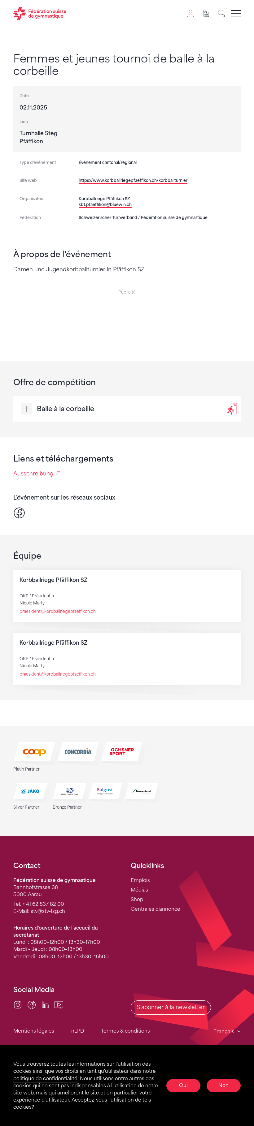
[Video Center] (59, 1004)
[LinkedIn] (45, 1004)
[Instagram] (17, 1004)
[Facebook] (19, 512)
